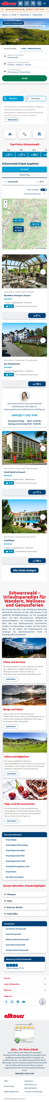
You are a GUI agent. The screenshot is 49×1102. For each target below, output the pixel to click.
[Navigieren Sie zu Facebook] (6, 1001)
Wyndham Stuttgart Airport (17, 295)
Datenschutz (9, 1086)
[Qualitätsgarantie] (39, 134)
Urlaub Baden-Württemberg (17, 845)
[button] (15, 228)
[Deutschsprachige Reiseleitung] (10, 134)
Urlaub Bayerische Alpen (15, 850)
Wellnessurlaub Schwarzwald (17, 939)
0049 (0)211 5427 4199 (24, 415)
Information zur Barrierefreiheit (30, 1086)
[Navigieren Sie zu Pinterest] (18, 1001)
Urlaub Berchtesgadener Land (17, 866)
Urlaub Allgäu (11, 839)
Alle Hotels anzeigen (24, 570)
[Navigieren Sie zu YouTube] (23, 1001)
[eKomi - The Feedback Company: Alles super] (24, 1033)
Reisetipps (35, 98)
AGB (5, 1081)
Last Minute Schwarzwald (16, 929)
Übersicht (13, 98)
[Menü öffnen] (44, 3)
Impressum (28, 1081)
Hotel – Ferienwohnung (31, 48)
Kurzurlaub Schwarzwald (15, 945)
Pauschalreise (10, 48)
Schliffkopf (9, 540)
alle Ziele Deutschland (14, 877)
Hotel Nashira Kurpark (14, 472)
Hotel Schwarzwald (13, 934)
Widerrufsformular (11, 1091)
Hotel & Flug (25, 175)
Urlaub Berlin (11, 871)
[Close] (46, 9)
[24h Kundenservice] (24, 134)
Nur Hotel (24, 169)
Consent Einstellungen (33, 1091)
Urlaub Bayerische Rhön (15, 855)
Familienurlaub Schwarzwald (17, 950)
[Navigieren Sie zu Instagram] (12, 1001)
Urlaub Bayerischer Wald (15, 861)
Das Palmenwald (12, 363)
